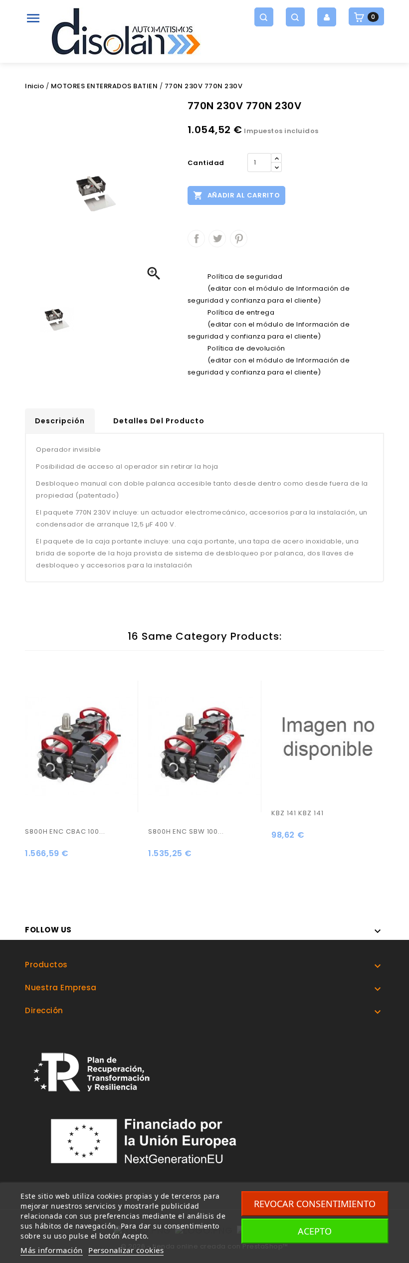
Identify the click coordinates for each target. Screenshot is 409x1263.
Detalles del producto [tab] (158, 421)
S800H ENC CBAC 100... (65, 831)
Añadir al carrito (236, 195)
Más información (51, 1250)
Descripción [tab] (60, 421)
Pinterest (238, 238)
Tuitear (217, 238)
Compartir (196, 238)
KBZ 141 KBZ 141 (297, 813)
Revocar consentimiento (315, 1204)
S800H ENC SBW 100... (186, 831)
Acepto (315, 1231)
